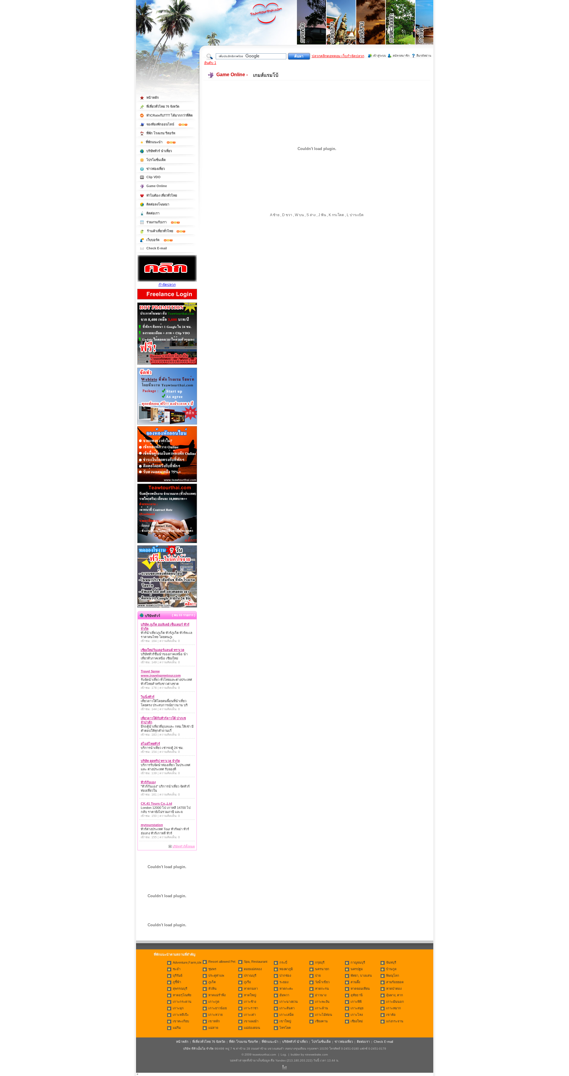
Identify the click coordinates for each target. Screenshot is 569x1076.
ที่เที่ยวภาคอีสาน (371, 29)
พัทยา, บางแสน (361, 975)
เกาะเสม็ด (286, 1014)
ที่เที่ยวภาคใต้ (430, 29)
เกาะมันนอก (395, 1001)
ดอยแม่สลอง (253, 969)
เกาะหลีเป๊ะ (181, 1014)
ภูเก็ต (212, 982)
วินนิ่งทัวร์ (147, 697)
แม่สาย (213, 1027)
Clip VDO (153, 177)
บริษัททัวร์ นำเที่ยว (159, 151)
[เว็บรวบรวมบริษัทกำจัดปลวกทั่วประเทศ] (167, 280)
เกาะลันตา (287, 1008)
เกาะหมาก (393, 1008)
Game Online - (232, 74)
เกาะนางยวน (288, 1001)
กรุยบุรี (320, 962)
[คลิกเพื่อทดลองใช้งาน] (167, 607)
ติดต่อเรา (152, 213)
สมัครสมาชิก (401, 55)
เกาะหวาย (215, 1014)
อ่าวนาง (320, 995)
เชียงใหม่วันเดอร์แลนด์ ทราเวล (162, 650)
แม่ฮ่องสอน (252, 1027)
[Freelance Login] (167, 300)
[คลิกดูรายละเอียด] (167, 365)
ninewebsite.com (316, 1054)
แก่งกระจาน (394, 1021)
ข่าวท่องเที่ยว (155, 168)
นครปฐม (357, 969)
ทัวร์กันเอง (148, 782)
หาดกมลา (251, 988)
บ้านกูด (391, 969)
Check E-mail (156, 248)
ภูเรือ (247, 982)
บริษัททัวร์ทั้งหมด (183, 846)
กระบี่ (283, 962)
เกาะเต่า (250, 1014)
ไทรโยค (285, 1027)
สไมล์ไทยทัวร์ (150, 743)
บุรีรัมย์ (177, 975)
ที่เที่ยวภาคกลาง (341, 29)
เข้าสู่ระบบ (379, 55)
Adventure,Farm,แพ (187, 962)
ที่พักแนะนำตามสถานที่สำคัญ (174, 954)
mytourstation (152, 825)
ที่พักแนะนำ (154, 142)
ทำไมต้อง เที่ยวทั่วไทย (161, 195)
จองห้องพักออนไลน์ (160, 124)
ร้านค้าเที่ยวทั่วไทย (160, 231)
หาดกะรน (322, 988)
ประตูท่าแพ (216, 975)
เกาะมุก (178, 1008)
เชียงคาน (321, 1021)
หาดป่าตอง (394, 988)
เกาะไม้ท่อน (323, 1014)
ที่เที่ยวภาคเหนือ (312, 29)
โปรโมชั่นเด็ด (156, 160)
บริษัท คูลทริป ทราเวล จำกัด (160, 761)
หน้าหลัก (152, 97)
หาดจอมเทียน (360, 988)
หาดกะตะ (286, 988)
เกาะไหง (357, 1014)
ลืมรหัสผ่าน (423, 55)
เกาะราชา (251, 1008)
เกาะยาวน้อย (217, 1008)
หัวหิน (212, 988)
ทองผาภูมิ (286, 969)
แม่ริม (177, 1027)
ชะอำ (176, 969)
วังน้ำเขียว (322, 982)
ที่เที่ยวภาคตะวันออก (400, 29)
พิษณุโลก (392, 975)
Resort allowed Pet (221, 961)
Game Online (156, 186)
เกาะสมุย (357, 1008)
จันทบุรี (391, 962)
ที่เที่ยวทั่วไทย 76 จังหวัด (162, 106)
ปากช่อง (285, 975)
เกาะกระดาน (182, 1001)
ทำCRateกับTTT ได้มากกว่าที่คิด (169, 115)
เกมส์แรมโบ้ (265, 75)
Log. (284, 1054)
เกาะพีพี (356, 1001)
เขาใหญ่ (285, 1021)
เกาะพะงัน (322, 1001)
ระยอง (283, 982)
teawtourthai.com (264, 1054)
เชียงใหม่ (357, 1021)
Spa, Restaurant (255, 961)
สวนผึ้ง (355, 982)
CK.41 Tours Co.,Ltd (156, 803)
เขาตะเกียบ (181, 1021)
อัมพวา (284, 995)
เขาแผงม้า (251, 1021)
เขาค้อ (391, 1014)
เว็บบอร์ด (153, 240)
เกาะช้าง (250, 1001)
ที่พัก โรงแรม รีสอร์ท (160, 133)
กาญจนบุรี (358, 962)
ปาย (318, 975)
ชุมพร (212, 969)
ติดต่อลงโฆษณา (157, 204)
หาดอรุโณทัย (182, 995)
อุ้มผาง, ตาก (394, 995)
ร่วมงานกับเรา (156, 222)
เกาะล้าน (321, 1008)
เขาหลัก (214, 1021)
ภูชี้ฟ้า (177, 982)
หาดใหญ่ (250, 995)
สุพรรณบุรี (180, 988)
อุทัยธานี (357, 995)
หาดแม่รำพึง (217, 995)
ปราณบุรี (250, 975)
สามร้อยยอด (395, 982)
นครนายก (322, 969)
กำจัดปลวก (167, 285)
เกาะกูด (213, 1001)
